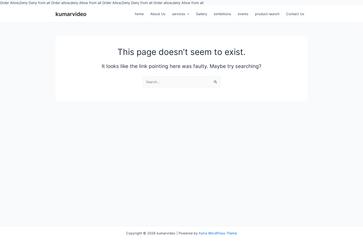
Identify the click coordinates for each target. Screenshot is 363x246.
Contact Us (295, 14)
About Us (157, 14)
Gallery (201, 14)
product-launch (267, 14)
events (243, 14)
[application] (187, 14)
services (178, 14)
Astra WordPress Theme (218, 233)
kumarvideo (71, 14)
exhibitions (222, 14)
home (139, 14)
